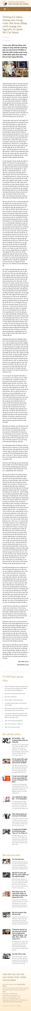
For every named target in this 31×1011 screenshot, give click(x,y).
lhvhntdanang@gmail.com (13, 995)
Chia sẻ (7, 40)
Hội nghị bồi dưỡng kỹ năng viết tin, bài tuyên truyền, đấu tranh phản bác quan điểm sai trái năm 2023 (16, 715)
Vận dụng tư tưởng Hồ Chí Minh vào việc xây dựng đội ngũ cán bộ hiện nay (16, 709)
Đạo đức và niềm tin (10, 696)
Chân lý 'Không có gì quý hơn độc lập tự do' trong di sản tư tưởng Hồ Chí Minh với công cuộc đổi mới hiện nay (16, 688)
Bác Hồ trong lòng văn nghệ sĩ (14, 720)
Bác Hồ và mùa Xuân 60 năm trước (15, 693)
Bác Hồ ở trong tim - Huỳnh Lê (14, 724)
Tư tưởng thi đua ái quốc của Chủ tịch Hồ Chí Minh (16, 704)
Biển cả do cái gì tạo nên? (12, 727)
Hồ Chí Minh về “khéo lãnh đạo (14, 700)
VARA (19, 1005)
